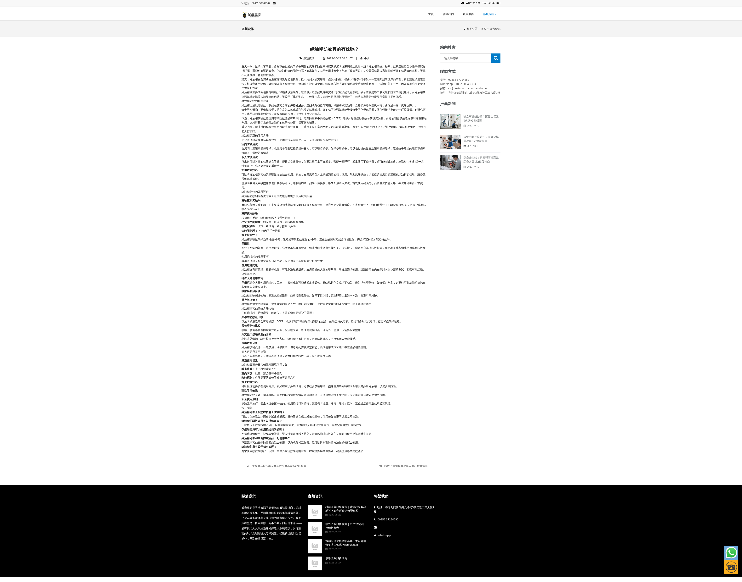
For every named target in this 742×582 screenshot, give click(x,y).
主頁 (431, 14)
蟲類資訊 (489, 14)
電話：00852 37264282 (257, 3)
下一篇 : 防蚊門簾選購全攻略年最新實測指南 (401, 466)
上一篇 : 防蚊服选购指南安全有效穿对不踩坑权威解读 (274, 466)
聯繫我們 (381, 496)
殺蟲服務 (468, 14)
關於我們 (448, 14)
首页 (484, 28)
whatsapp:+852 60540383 (483, 3)
